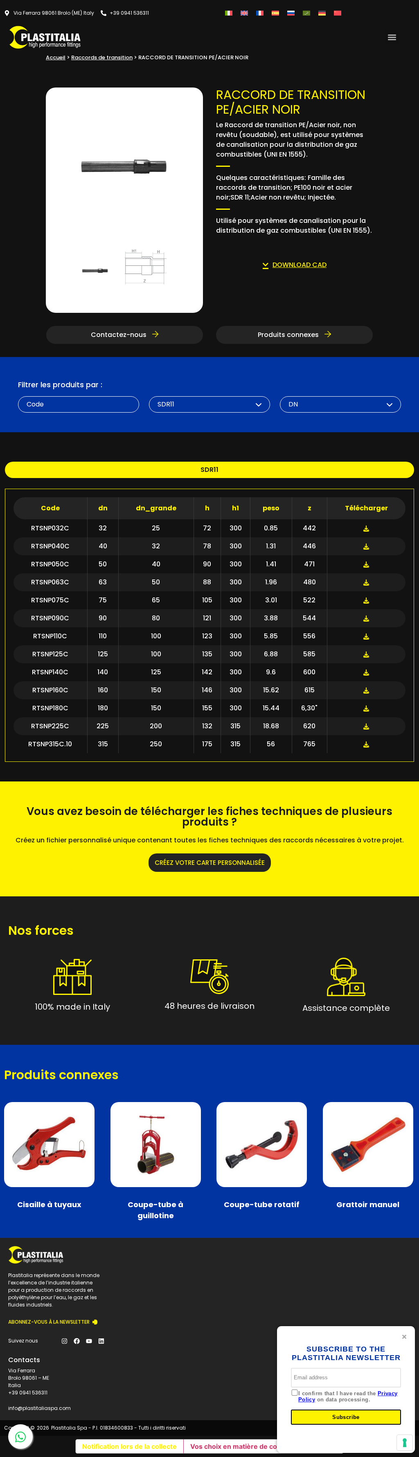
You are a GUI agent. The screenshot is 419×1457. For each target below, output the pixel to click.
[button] (392, 37)
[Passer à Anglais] (244, 12)
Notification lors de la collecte (129, 1446)
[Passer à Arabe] (306, 12)
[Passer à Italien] (229, 12)
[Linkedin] (101, 1341)
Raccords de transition (102, 57)
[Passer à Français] (260, 12)
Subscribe (346, 1417)
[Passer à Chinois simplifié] (337, 12)
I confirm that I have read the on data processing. (348, 1396)
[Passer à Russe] (291, 12)
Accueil (55, 57)
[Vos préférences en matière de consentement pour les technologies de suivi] (404, 1442)
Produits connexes (289, 334)
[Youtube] (89, 1341)
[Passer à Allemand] (322, 12)
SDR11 (209, 469)
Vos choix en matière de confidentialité (252, 1446)
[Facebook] (77, 1341)
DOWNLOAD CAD (300, 264)
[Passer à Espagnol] (275, 12)
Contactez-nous (119, 334)
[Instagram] (65, 1341)
